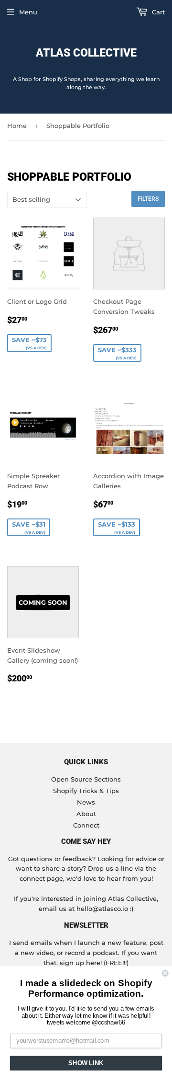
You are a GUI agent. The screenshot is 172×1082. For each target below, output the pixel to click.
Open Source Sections (86, 779)
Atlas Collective (86, 52)
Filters (148, 199)
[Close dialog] (165, 973)
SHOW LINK (86, 1063)
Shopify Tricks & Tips (86, 790)
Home (17, 125)
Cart (157, 12)
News (86, 802)
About (86, 813)
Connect (86, 825)
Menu (28, 12)
